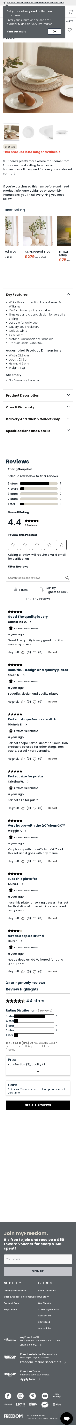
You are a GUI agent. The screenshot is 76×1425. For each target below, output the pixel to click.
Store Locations (47, 1290)
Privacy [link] (53, 1418)
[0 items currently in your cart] (69, 11)
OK (54, 31)
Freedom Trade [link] (30, 1371)
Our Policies (44, 1328)
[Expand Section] (38, 1071)
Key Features (16, 294)
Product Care (11, 1303)
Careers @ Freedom (49, 1309)
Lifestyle (10, 146)
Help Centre (10, 1309)
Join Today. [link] (28, 1345)
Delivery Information (15, 1290)
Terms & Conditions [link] (38, 1418)
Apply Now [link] (27, 1379)
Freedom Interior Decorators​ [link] (38, 1354)
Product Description (22, 395)
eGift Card (44, 1321)
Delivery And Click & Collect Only (33, 419)
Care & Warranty (20, 407)
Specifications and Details (28, 431)
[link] (38, 445)
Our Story (43, 1296)
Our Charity (44, 1303)
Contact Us (44, 1315)
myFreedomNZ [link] (29, 1337)
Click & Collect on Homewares (21, 1296)
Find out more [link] (16, 31)
